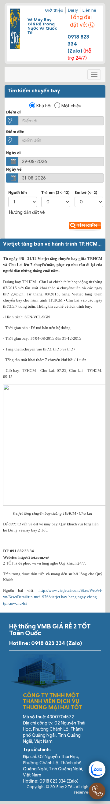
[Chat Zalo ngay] (97, 769)
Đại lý (73, 10)
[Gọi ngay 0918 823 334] (97, 791)
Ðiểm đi (13, 112)
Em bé (86, 192)
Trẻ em (55, 192)
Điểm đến (15, 131)
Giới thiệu (54, 10)
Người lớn (17, 192)
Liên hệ (89, 10)
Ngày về (14, 169)
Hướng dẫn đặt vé (27, 212)
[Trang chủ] (15, 29)
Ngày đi (13, 152)
